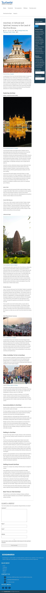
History (23, 30)
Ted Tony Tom (38, 59)
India (27, 30)
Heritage (20, 30)
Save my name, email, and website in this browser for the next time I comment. (16, 541)
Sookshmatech (7, 591)
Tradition (14, 32)
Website (3, 534)
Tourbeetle (10, 8)
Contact (4, 572)
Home (4, 8)
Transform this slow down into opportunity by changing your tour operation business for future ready (39, 64)
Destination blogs (7, 13)
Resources (5, 568)
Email (2, 529)
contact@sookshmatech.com (13, 579)
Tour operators (18, 8)
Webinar (25, 8)
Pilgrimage (5, 32)
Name (3, 523)
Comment (3, 508)
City (17, 30)
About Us (4, 570)
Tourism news (32, 8)
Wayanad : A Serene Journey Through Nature (39, 44)
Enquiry (15, 13)
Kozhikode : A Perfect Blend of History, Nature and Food (39, 48)
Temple (9, 32)
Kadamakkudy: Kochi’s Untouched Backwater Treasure (39, 39)
